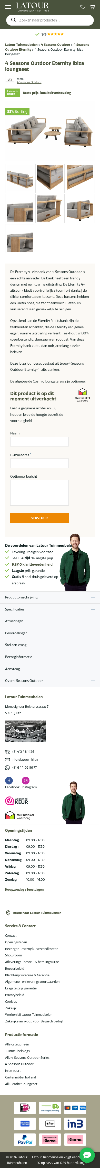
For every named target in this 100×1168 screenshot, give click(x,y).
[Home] (32, 7)
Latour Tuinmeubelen (21, 45)
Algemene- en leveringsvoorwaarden (32, 982)
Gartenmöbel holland (20, 1077)
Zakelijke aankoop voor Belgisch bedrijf (34, 1021)
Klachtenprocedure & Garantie (27, 975)
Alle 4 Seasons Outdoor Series (27, 1058)
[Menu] (8, 6)
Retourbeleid (14, 968)
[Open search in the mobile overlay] (50, 20)
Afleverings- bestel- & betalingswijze (32, 962)
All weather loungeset (21, 1084)
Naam (14, 433)
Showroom (13, 955)
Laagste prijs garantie (21, 988)
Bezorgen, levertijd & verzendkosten (31, 949)
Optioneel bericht (23, 476)
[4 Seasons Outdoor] (9, 80)
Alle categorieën (17, 1044)
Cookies (11, 1001)
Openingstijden (16, 942)
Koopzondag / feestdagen (24, 889)
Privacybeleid (14, 995)
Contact (11, 935)
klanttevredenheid (32, 564)
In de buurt (13, 1071)
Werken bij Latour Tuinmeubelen (28, 1015)
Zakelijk (11, 1008)
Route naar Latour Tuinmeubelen (37, 913)
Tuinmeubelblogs (17, 1051)
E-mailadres (20, 454)
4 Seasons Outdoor (55, 45)
